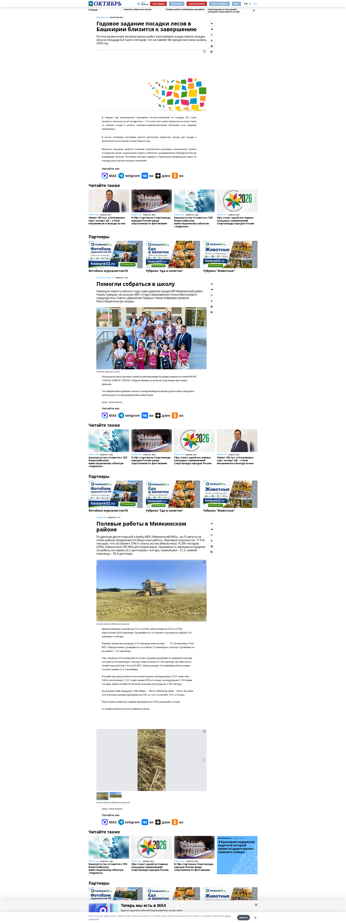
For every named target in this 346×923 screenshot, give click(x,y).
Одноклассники (197, 3)
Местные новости (105, 278)
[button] (203, 760)
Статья (93, 9)
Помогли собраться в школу (138, 9)
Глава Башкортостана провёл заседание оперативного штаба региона (223, 10)
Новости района (219, 3)
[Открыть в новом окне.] (109, 176)
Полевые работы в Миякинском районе (185, 9)
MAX (236, 3)
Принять (243, 917)
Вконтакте (176, 3)
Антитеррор (158, 3)
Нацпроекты (102, 17)
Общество (101, 517)
